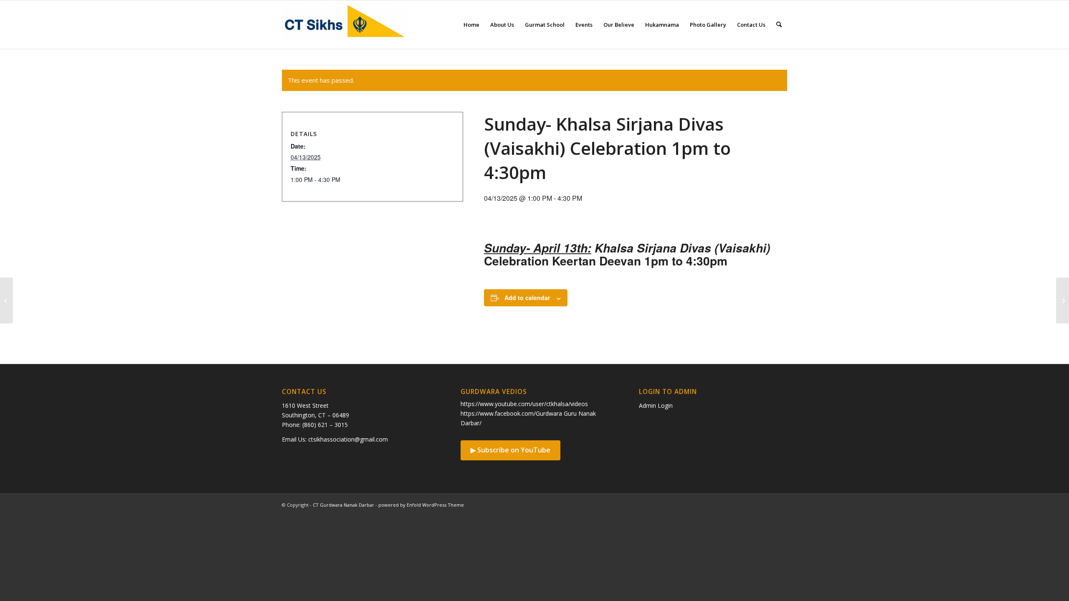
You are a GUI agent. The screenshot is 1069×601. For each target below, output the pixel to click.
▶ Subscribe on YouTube (510, 450)
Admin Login (656, 405)
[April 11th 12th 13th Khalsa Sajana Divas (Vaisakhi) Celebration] (6, 300)
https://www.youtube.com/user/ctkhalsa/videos (524, 404)
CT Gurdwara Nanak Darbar (343, 505)
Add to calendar (527, 297)
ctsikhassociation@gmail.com (348, 439)
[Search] (779, 24)
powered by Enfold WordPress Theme (421, 505)
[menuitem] (471, 24)
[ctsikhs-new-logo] (344, 24)
